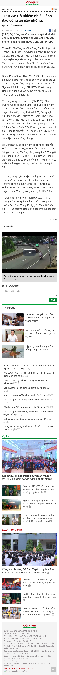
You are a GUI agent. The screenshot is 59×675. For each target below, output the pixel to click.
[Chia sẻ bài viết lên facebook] (50, 30)
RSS (55, 9)
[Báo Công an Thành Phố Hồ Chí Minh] (33, 3)
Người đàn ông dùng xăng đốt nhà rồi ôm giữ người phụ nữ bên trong (39, 503)
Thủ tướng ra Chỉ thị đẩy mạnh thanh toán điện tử (27, 400)
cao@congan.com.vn (17, 661)
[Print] (55, 30)
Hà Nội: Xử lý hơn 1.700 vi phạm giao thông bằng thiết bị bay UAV (39, 595)
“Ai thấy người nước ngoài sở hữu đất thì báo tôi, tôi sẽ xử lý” (40, 333)
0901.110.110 (27, 668)
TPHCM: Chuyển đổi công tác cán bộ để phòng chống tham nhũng (40, 317)
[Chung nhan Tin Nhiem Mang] (16, 671)
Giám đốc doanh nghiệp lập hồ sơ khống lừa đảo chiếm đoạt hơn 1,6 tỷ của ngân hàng (38, 518)
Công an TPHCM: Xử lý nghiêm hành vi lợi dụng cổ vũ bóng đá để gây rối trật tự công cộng (39, 611)
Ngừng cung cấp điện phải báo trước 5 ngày (25, 395)
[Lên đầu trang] (53, 669)
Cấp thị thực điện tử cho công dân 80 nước (24, 407)
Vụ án (6, 436)
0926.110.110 (16, 668)
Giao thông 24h (11, 530)
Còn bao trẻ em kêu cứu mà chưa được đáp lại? (26, 388)
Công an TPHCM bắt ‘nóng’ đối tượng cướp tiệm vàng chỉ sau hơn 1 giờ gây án (38, 489)
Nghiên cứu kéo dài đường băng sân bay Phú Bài (27, 419)
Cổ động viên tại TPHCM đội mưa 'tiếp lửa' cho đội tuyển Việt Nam (39, 582)
